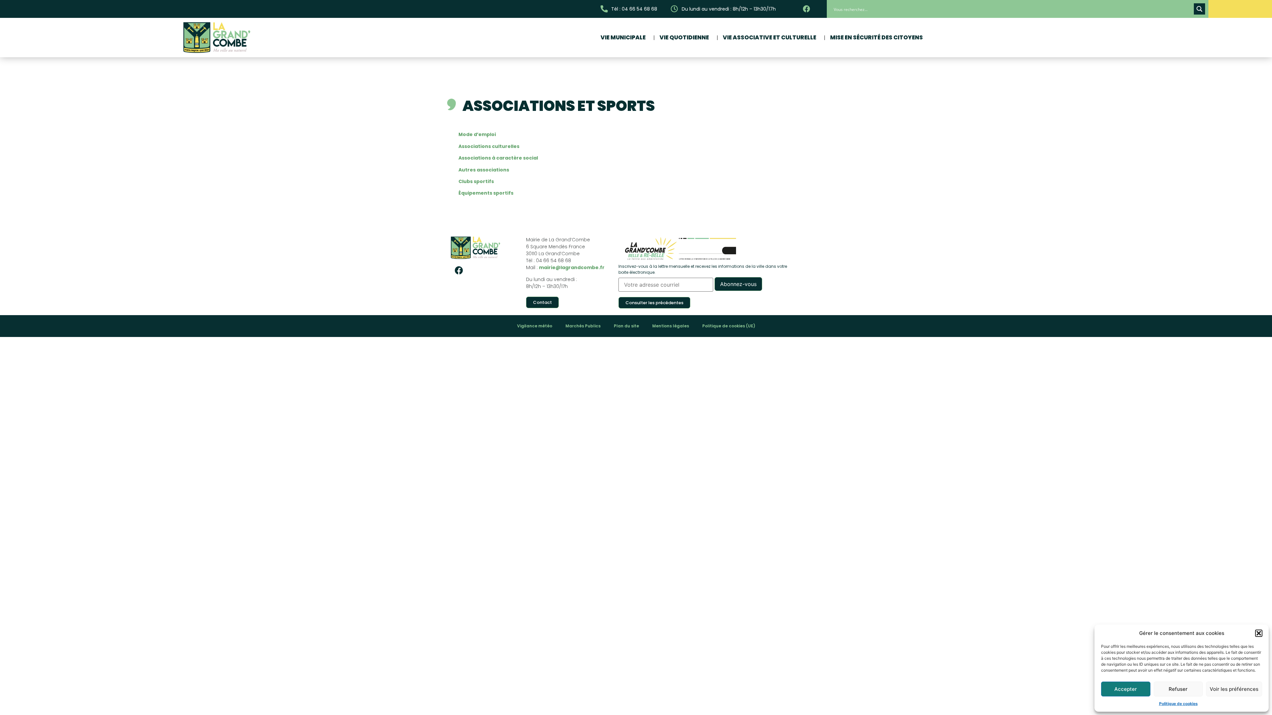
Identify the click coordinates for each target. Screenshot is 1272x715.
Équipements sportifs (485, 193)
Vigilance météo (534, 326)
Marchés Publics (583, 326)
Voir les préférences (1234, 689)
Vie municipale (623, 37)
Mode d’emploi (477, 134)
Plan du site (626, 326)
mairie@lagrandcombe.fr (572, 267)
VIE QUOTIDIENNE (684, 37)
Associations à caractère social (498, 158)
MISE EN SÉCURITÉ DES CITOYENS (876, 37)
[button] (1258, 633)
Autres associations (483, 170)
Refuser (1178, 689)
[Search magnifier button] (1199, 9)
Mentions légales (670, 326)
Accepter (1125, 689)
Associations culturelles (488, 146)
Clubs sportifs (476, 181)
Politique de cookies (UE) (728, 326)
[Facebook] (458, 270)
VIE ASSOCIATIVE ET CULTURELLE (769, 37)
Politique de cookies (1178, 703)
